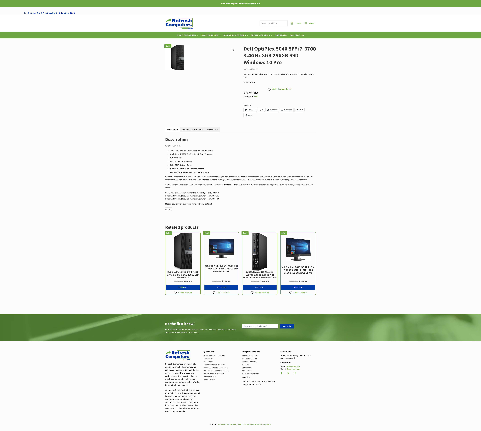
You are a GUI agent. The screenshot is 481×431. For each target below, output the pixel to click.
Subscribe (287, 326)
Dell (256, 96)
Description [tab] (172, 129)
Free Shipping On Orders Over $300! (86, 13)
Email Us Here (293, 369)
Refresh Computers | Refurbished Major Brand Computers (244, 424)
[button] (233, 50)
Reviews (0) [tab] (212, 129)
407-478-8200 (253, 3)
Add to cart (182, 287)
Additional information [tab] (192, 129)
